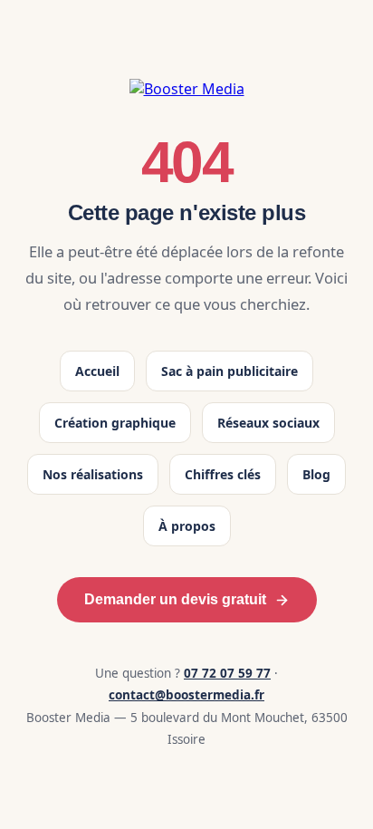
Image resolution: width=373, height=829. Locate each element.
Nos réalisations (93, 474)
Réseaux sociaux (268, 422)
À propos (186, 526)
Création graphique (115, 422)
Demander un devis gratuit (175, 599)
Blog (316, 474)
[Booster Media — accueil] (186, 89)
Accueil (97, 371)
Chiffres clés (223, 474)
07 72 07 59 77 (227, 673)
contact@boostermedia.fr (186, 695)
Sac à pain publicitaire (229, 371)
